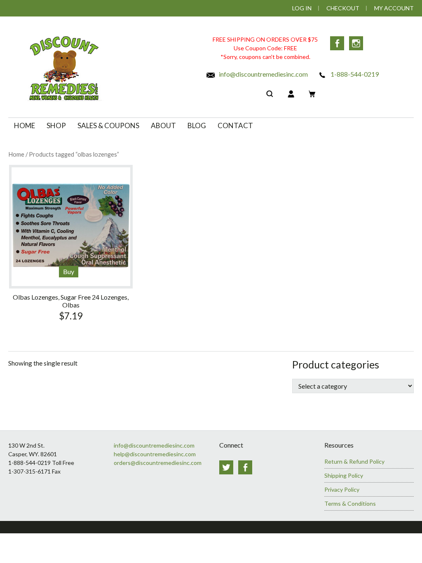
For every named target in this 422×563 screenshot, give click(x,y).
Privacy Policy (341, 489)
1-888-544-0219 (354, 74)
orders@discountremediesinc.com (158, 462)
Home (16, 154)
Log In (302, 8)
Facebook (337, 43)
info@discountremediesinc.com (263, 74)
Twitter (226, 467)
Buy (68, 271)
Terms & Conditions (350, 503)
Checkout (342, 8)
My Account (394, 8)
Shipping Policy (343, 475)
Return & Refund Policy (354, 461)
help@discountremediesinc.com (155, 453)
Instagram (356, 43)
